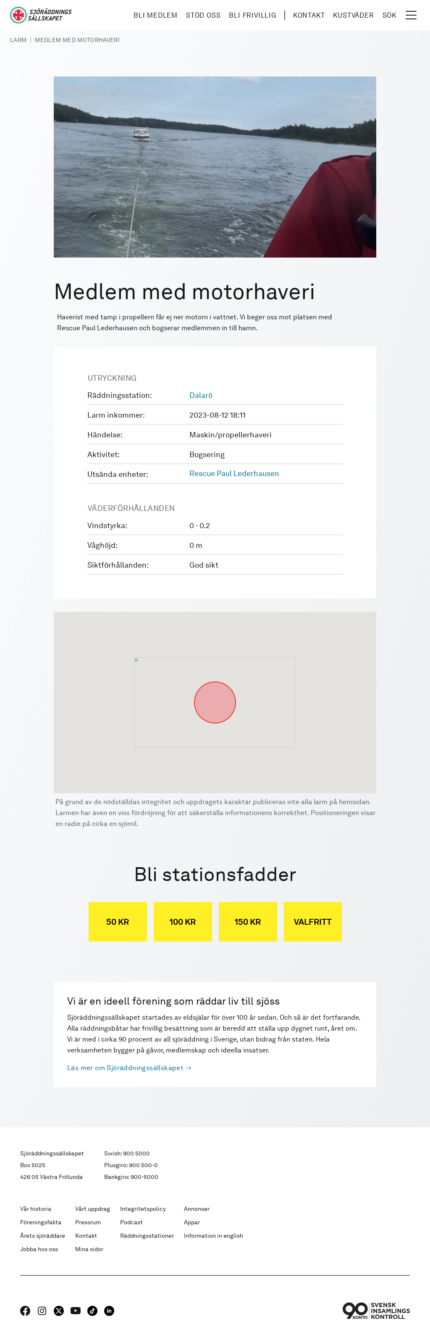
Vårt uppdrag (92, 1208)
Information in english (213, 1235)
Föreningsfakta (40, 1222)
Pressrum (88, 1222)
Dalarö (200, 395)
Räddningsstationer (147, 1235)
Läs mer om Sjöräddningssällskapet (125, 1068)
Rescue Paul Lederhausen (234, 473)
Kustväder (353, 15)
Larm (18, 40)
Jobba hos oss (39, 1249)
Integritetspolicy (143, 1208)
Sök (389, 15)
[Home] (41, 15)
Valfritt (313, 922)
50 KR (117, 922)
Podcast (131, 1222)
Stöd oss (203, 15)
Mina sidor (89, 1249)
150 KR (248, 922)
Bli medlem (156, 15)
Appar (192, 1222)
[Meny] (411, 15)
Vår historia (35, 1208)
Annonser (197, 1208)
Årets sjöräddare (42, 1235)
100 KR (183, 922)
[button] (215, 681)
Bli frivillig (252, 15)
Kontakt (309, 15)
